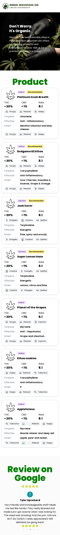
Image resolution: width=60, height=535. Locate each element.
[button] (23, 529)
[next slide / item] (58, 510)
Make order (16, 57)
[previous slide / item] (2, 510)
